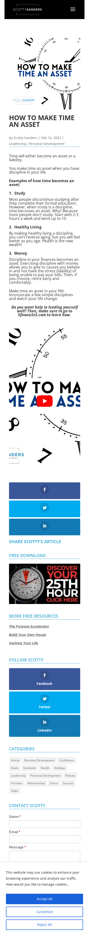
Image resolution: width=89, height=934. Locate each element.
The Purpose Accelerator (29, 626)
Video (14, 791)
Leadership (18, 143)
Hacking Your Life (23, 643)
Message (17, 847)
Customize (44, 911)
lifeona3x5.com (32, 314)
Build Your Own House (27, 634)
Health (45, 768)
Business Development (39, 760)
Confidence (66, 760)
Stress (54, 783)
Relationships (36, 783)
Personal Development (47, 143)
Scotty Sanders (25, 137)
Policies (70, 776)
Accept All (44, 899)
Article (15, 760)
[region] (44, 898)
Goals (15, 768)
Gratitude (29, 768)
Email (14, 832)
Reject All (44, 924)
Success (68, 783)
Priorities (17, 783)
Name (15, 817)
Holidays (60, 768)
